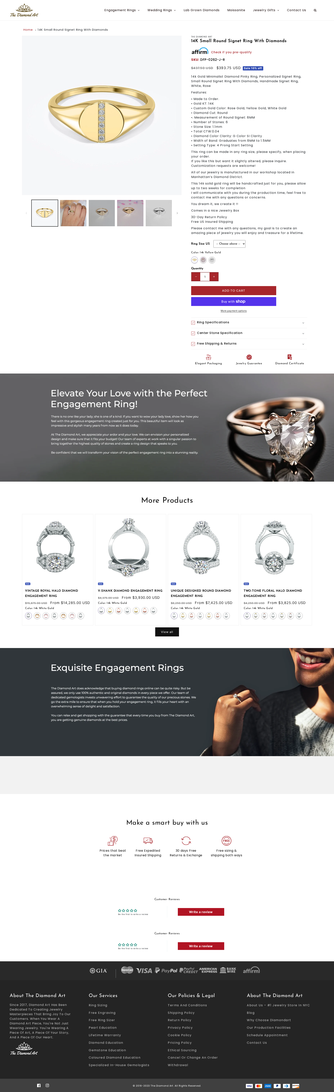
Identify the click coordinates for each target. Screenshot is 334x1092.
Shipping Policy (181, 1013)
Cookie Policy (180, 1035)
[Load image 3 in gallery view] (102, 213)
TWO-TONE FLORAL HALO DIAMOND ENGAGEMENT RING (273, 594)
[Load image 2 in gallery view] (73, 213)
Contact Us (257, 1042)
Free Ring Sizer (102, 1020)
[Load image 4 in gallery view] (130, 213)
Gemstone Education (107, 1050)
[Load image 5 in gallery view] (159, 213)
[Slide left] (26, 213)
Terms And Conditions (187, 1005)
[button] (249, 323)
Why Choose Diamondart (269, 1020)
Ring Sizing (98, 1005)
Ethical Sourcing (182, 1050)
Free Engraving (102, 1013)
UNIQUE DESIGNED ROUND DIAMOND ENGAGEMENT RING (201, 594)
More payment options (234, 310)
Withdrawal (178, 1065)
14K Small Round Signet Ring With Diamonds (73, 30)
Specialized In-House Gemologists (119, 1065)
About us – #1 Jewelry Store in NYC (278, 1005)
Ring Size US (200, 243)
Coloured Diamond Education (115, 1057)
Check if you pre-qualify (231, 52)
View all (167, 632)
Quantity (197, 268)
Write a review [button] (201, 912)
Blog (251, 1013)
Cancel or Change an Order (193, 1057)
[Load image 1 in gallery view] (45, 213)
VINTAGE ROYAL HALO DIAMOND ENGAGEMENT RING (51, 594)
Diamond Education (106, 1042)
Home (28, 30)
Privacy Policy (180, 1027)
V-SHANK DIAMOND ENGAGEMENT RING (130, 591)
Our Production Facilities (269, 1027)
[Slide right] (177, 213)
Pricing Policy (180, 1042)
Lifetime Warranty (105, 1035)
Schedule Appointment (267, 1035)
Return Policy (180, 1020)
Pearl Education (103, 1027)
